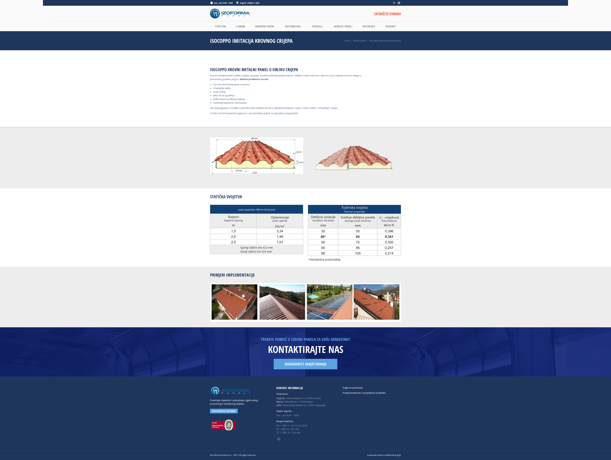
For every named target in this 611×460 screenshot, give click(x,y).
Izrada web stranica (376, 455)
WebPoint (390, 455)
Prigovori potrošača (353, 387)
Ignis (399, 455)
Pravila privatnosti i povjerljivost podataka (364, 392)
